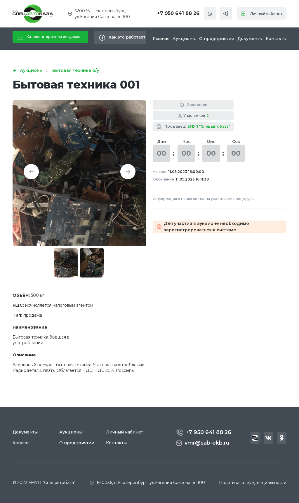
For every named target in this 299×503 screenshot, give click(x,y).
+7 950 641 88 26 (178, 13)
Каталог (21, 442)
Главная (161, 38)
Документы (250, 38)
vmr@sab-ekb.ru (207, 443)
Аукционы (184, 38)
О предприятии (216, 38)
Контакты (276, 38)
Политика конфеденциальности (252, 482)
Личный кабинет (266, 13)
